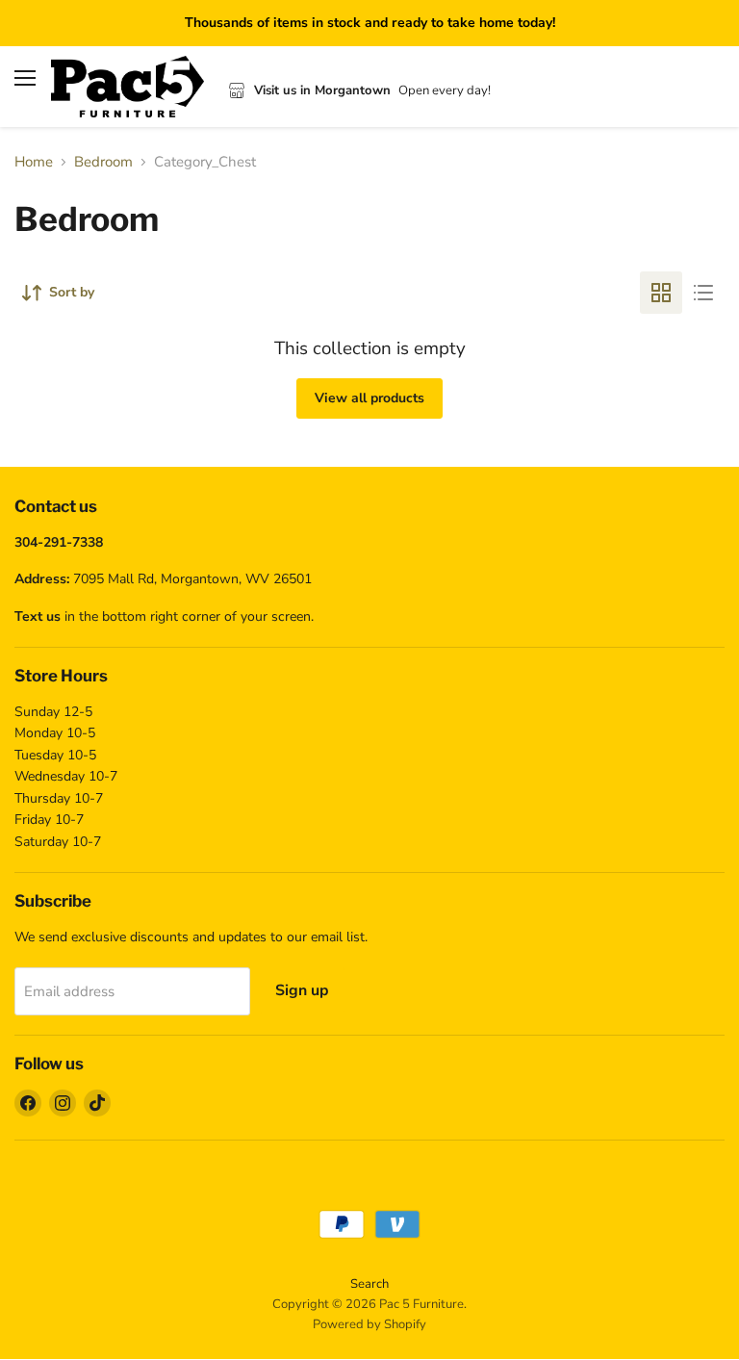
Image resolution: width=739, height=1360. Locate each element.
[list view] (703, 292)
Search (369, 1284)
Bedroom (103, 162)
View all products (369, 398)
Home (33, 162)
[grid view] (661, 292)
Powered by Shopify (369, 1324)
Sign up (302, 990)
